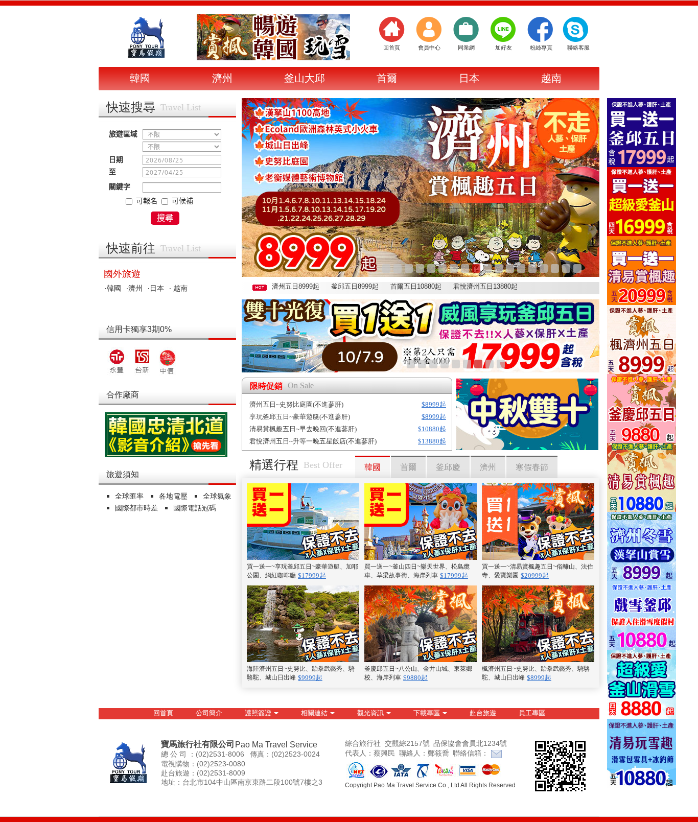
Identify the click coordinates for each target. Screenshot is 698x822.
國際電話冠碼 (195, 508)
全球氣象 (218, 496)
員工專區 (532, 713)
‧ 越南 (178, 288)
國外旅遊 (122, 274)
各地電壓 (174, 496)
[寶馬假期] (147, 37)
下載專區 (426, 713)
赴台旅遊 (483, 713)
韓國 (140, 78)
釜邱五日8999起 (355, 286)
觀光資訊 (370, 713)
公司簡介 (209, 713)
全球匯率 (130, 496)
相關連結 (314, 713)
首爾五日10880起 (415, 286)
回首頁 (163, 713)
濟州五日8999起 (295, 286)
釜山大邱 (304, 78)
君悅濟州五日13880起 (485, 286)
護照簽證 (258, 713)
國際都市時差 (137, 508)
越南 (551, 78)
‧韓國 (113, 288)
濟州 (222, 78)
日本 (469, 78)
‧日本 (156, 288)
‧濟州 (134, 288)
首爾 (387, 78)
